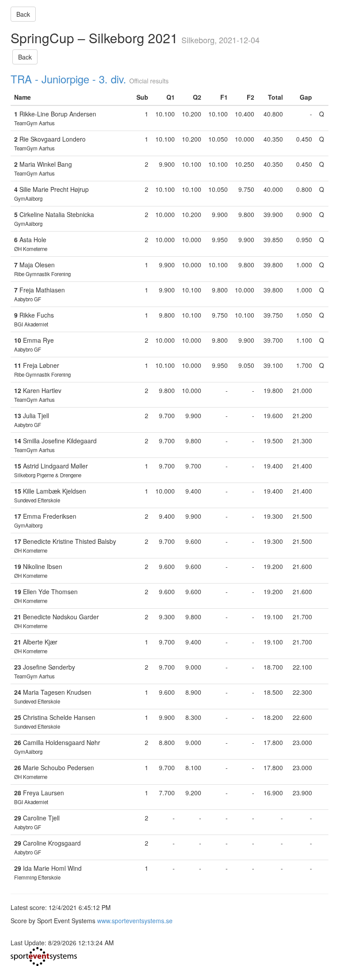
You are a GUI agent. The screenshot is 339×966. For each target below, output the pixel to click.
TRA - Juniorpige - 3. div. (68, 78)
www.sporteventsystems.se (135, 920)
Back (23, 14)
